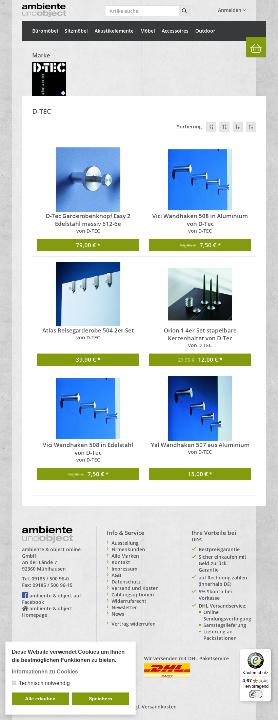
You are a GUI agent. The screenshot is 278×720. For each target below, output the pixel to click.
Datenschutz (126, 581)
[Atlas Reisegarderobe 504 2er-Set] (88, 294)
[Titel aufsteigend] (224, 127)
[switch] (255, 694)
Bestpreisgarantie (219, 549)
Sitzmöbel (76, 31)
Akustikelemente (114, 31)
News (118, 614)
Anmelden (230, 10)
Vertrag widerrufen (134, 623)
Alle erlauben (40, 698)
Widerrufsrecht (129, 601)
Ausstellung (125, 543)
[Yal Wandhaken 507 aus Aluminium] (200, 408)
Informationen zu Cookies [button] (45, 671)
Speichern (100, 698)
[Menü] (267, 653)
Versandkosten (159, 706)
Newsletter (124, 607)
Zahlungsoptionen (133, 594)
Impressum (124, 568)
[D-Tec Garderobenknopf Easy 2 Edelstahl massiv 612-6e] (88, 179)
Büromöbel (45, 31)
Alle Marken (125, 556)
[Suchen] (184, 11)
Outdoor (205, 31)
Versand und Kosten (135, 588)
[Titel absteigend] (211, 127)
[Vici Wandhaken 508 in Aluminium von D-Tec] (200, 179)
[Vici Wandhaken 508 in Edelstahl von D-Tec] (88, 408)
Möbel (147, 31)
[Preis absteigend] (238, 127)
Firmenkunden (128, 549)
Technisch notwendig (44, 683)
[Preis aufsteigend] (251, 127)
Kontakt (121, 562)
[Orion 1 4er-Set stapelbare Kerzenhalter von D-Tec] (200, 294)
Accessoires (175, 31)
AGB (116, 575)
